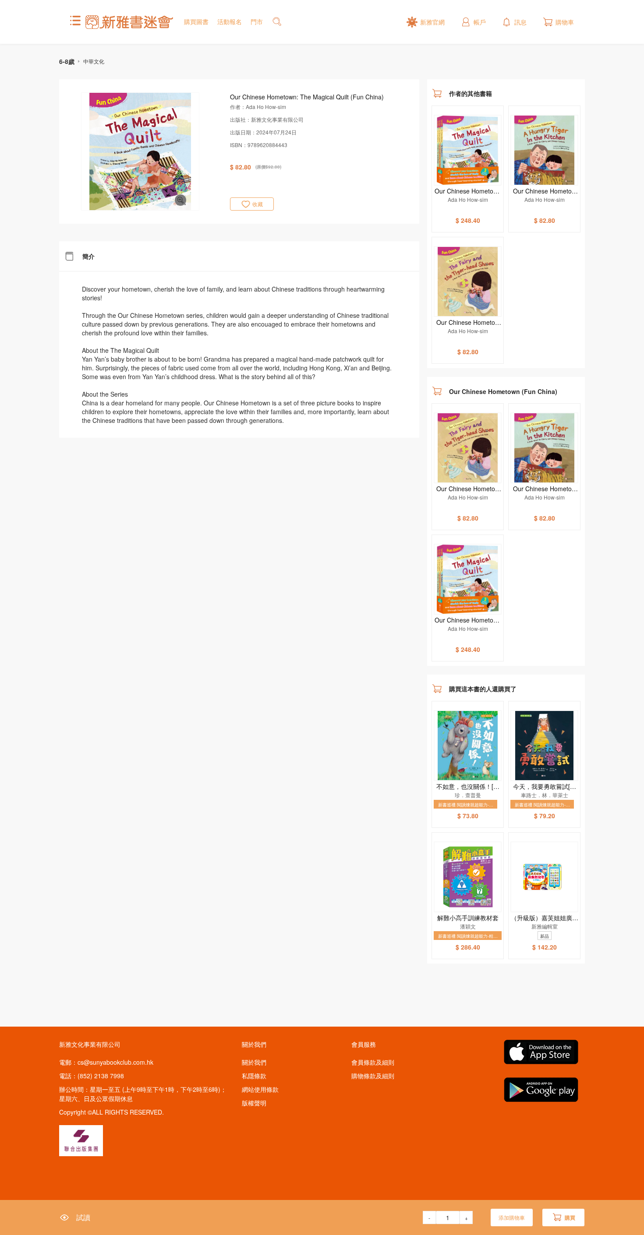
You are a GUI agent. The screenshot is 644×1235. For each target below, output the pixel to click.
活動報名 (229, 21)
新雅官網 (432, 22)
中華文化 (93, 61)
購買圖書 (196, 21)
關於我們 (254, 1062)
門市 (257, 21)
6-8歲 (66, 61)
